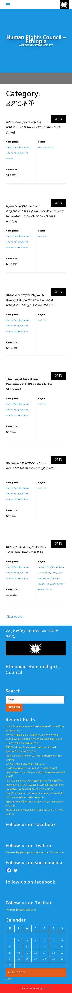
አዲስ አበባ (42, 147)
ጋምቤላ (48, 589)
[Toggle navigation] (7, 5)
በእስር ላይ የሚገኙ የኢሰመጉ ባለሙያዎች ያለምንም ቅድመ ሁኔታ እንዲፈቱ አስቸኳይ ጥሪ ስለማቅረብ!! (30, 300)
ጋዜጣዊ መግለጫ (21, 247)
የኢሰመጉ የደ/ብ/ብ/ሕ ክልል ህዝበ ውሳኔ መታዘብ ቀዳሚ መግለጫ (35, 812)
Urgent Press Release (15, 147)
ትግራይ (47, 573)
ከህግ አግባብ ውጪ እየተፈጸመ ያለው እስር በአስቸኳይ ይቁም (26, 549)
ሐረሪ (40, 567)
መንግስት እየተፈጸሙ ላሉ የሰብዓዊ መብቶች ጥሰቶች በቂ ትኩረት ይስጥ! (35, 728)
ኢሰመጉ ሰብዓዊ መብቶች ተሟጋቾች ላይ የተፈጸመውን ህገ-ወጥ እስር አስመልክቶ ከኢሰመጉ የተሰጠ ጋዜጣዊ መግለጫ (35, 214)
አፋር (45, 578)
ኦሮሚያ (50, 147)
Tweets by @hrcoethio (21, 910)
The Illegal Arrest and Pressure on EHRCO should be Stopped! (29, 384)
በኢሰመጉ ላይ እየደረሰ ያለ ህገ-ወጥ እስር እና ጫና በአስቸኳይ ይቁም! (30, 465)
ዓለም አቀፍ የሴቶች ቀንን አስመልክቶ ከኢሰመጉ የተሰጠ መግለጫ (34, 758)
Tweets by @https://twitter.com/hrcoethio (35, 852)
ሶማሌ (52, 567)
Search (14, 707)
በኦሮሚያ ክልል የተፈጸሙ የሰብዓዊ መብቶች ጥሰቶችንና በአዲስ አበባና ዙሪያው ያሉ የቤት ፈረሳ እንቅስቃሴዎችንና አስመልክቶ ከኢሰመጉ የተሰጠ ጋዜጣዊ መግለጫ (35, 785)
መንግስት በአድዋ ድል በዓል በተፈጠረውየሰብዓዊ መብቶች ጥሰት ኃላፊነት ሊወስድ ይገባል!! (31, 766)
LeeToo (46, 989)
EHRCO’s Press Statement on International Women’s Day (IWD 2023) (31, 749)
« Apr (9, 979)
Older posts (14, 616)
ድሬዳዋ (41, 589)
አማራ (53, 573)
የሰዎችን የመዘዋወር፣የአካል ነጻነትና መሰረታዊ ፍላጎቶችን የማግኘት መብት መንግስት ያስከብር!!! (35, 795)
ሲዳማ (46, 567)
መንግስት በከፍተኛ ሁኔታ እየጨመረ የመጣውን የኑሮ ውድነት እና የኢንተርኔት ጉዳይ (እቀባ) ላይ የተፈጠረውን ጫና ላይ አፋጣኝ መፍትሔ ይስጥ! (34, 739)
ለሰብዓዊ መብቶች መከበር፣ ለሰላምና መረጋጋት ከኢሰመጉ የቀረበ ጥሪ (35, 804)
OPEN (58, 119)
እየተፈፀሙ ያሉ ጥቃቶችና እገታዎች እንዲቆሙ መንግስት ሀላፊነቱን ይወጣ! (33, 127)
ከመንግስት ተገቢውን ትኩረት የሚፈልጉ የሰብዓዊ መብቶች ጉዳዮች (35, 774)
